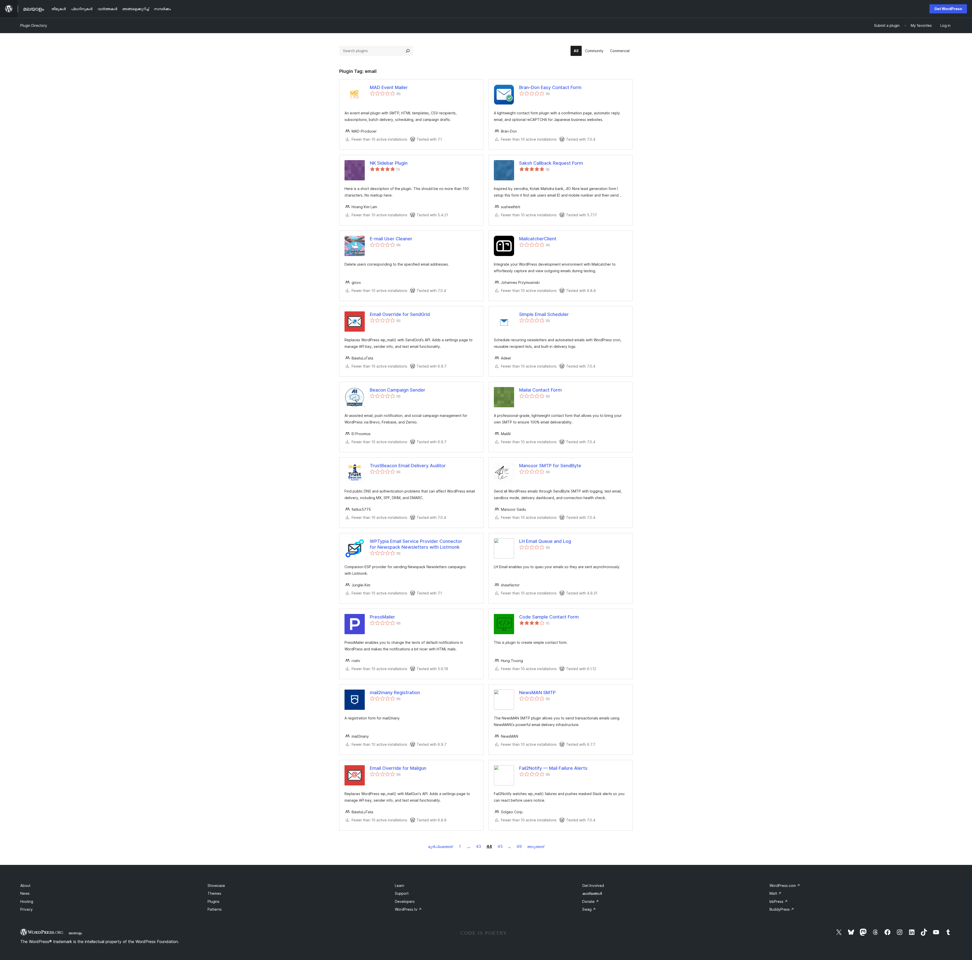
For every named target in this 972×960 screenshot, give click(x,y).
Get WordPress (948, 9)
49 (519, 846)
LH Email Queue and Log (545, 541)
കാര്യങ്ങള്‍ (592, 893)
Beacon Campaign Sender (397, 390)
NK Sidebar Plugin (389, 163)
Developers (405, 901)
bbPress (779, 901)
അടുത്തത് (535, 846)
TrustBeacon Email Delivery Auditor (408, 465)
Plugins (213, 901)
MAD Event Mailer (389, 87)
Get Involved (593, 885)
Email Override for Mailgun (398, 768)
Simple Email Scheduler (544, 314)
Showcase (216, 885)
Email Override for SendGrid (400, 314)
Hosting (26, 901)
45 (500, 846)
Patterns (215, 909)
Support (402, 893)
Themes (214, 893)
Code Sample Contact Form (549, 617)
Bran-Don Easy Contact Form (550, 87)
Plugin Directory (33, 25)
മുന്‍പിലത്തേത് (440, 846)
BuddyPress (782, 909)
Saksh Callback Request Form (551, 163)
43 (478, 846)
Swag (589, 909)
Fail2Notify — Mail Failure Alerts (553, 768)
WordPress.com (785, 885)
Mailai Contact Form (540, 390)
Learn (399, 885)
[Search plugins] (408, 51)
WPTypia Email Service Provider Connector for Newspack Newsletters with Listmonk (416, 544)
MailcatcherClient (537, 238)
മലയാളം (75, 933)
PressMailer (382, 617)
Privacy (26, 909)
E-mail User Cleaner (391, 238)
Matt (775, 893)
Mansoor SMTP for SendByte (550, 465)
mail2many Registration (395, 692)
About (25, 885)
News (25, 893)
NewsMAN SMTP (537, 692)
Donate (590, 901)
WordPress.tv (408, 909)
